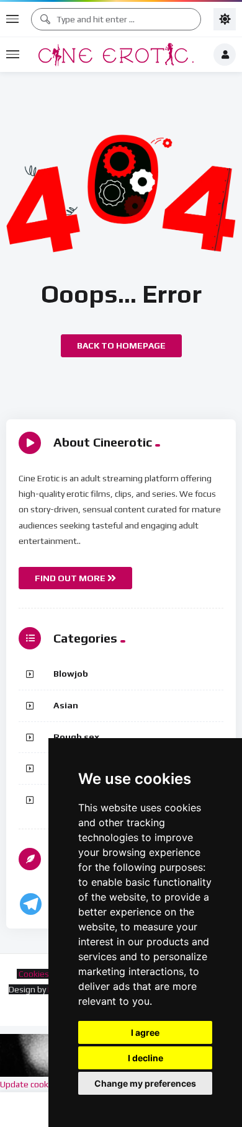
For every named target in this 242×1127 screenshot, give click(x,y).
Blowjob (70, 674)
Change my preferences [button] (145, 1083)
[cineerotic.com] (116, 54)
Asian (65, 705)
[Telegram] (31, 904)
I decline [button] (145, 1058)
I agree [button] (145, 1032)
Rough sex (76, 737)
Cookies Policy (44, 974)
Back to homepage (121, 345)
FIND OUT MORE (71, 578)
